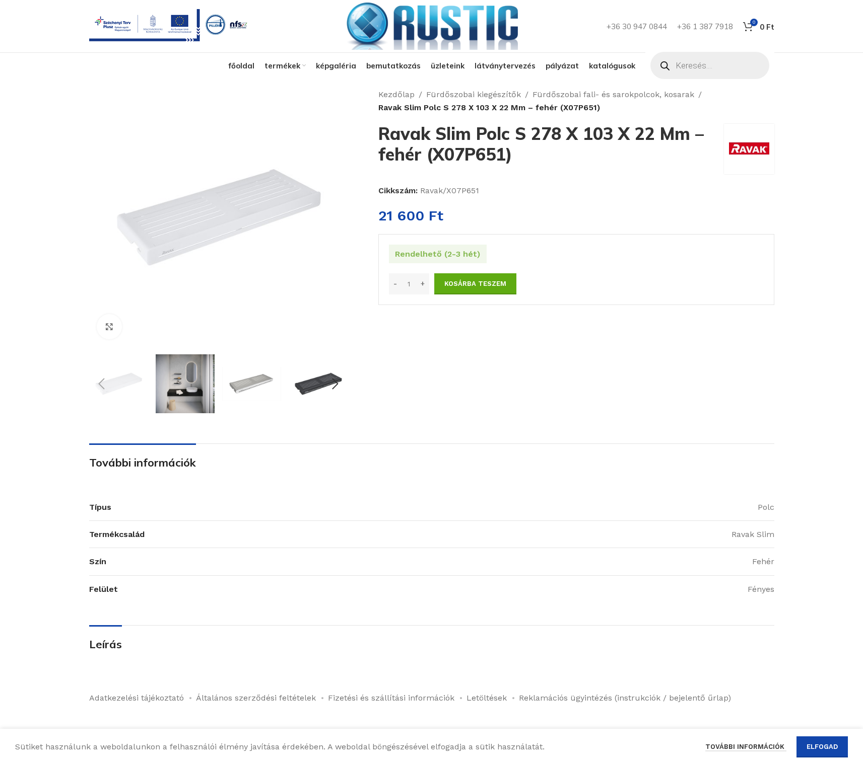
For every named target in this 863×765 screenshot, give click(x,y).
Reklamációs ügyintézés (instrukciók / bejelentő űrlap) (625, 698)
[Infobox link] (170, 26)
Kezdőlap (396, 94)
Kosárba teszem (475, 283)
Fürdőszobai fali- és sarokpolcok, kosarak (613, 94)
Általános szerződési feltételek (256, 698)
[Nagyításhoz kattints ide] (109, 326)
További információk (745, 746)
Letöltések (487, 698)
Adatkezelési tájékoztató (136, 698)
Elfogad (822, 746)
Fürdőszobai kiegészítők (473, 94)
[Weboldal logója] (431, 25)
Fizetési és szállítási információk (391, 698)
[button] (101, 384)
